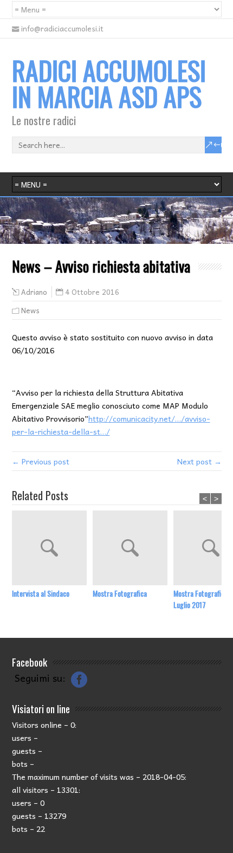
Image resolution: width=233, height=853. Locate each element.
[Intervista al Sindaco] (52, 548)
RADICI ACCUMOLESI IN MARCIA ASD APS (109, 83)
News (30, 310)
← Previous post (40, 461)
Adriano (34, 292)
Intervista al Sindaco (40, 593)
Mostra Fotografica (120, 593)
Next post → (199, 461)
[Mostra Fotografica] (133, 548)
